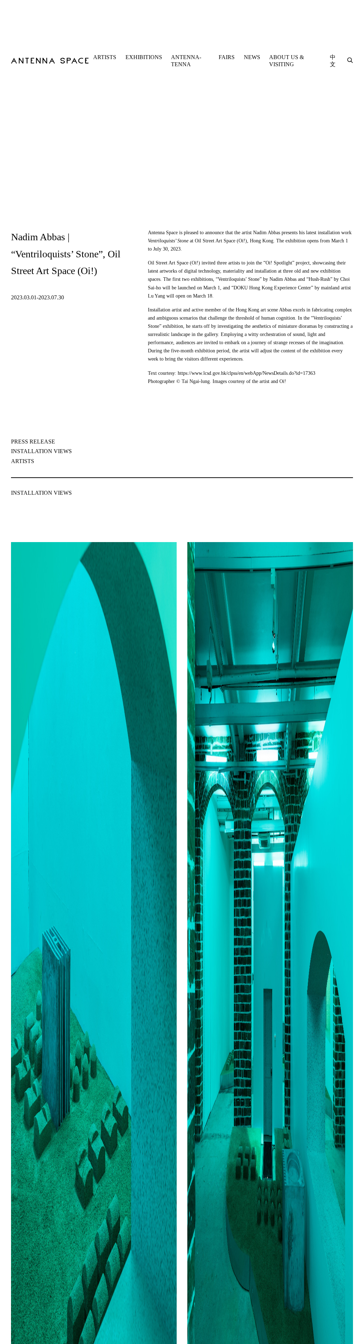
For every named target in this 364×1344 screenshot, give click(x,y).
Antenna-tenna (186, 60)
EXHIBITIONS (143, 57)
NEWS (252, 57)
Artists (22, 461)
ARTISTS (104, 57)
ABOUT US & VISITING (286, 60)
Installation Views (41, 451)
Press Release (33, 442)
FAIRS (227, 57)
